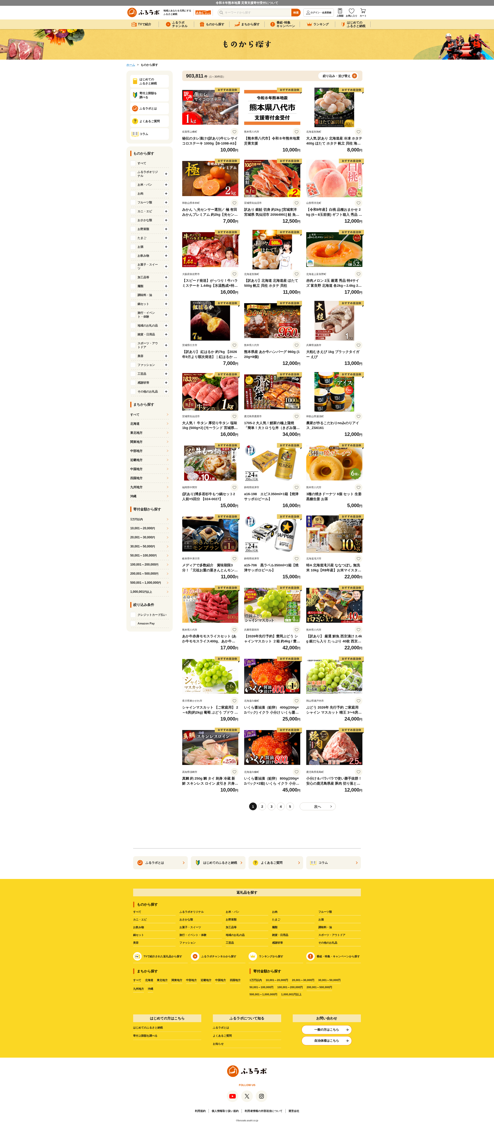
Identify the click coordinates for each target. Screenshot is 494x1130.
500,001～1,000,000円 (263, 994)
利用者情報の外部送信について (264, 1110)
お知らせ (218, 1043)
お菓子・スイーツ (190, 927)
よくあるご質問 (222, 1035)
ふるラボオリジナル (191, 911)
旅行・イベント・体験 (192, 934)
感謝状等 (277, 942)
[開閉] (166, 174)
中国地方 (136, 469)
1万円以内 (256, 980)
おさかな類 (186, 919)
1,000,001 (141, 591)
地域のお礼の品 (235, 934)
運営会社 (293, 1110)
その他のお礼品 (327, 942)
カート (363, 15)
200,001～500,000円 (319, 987)
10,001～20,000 (142, 528)
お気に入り (351, 15)
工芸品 (230, 942)
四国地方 (136, 478)
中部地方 (136, 451)
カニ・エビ (140, 919)
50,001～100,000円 (261, 987)
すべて (142, 163)
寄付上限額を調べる (145, 1035)
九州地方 (136, 487)
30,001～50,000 (142, 546)
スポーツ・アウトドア (331, 934)
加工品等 (231, 927)
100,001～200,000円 (290, 987)
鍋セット (138, 934)
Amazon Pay (146, 623)
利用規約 (200, 1110)
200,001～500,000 (144, 573)
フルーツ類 (325, 911)
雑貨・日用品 (280, 934)
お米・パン (232, 911)
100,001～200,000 (144, 564)
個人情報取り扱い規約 (225, 1110)
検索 (296, 12)
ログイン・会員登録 (320, 12)
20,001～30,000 (142, 537)
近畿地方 (136, 460)
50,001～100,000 (143, 555)
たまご (276, 919)
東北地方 (136, 432)
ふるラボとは (221, 1027)
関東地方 (136, 441)
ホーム (130, 64)
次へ (317, 807)
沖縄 (133, 496)
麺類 (274, 927)
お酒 (321, 919)
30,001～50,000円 (329, 980)
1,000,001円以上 (291, 994)
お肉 (274, 911)
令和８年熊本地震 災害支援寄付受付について (247, 2)
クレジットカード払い (152, 614)
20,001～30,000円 (303, 980)
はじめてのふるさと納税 (148, 1027)
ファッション (187, 942)
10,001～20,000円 (277, 980)
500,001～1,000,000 (145, 582)
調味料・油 (325, 927)
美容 (136, 942)
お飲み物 (138, 927)
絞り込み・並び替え (337, 76)
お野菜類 (231, 919)
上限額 (340, 15)
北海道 (135, 423)
